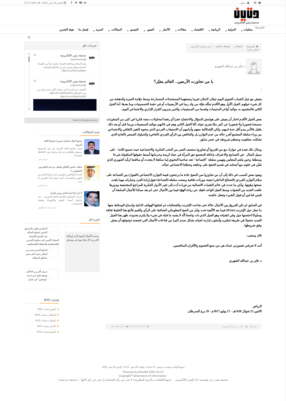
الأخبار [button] (166, 29)
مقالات (182, 29)
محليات (248, 29)
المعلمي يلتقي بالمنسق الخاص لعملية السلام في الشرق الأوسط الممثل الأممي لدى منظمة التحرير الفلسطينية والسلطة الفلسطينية (42, 236)
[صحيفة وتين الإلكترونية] (246, 15)
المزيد (99, 29)
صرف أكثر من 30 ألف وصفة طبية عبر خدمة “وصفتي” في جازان (36, 275)
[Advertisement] (130, 15)
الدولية (232, 29)
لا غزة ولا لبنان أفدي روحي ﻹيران (66, 193)
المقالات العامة (223, 46)
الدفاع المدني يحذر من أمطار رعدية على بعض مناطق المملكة (36, 254)
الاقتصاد (199, 29)
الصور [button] (150, 29)
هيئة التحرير (66, 29)
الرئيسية (251, 46)
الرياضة (215, 29)
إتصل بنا (83, 29)
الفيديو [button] (134, 29)
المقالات (238, 46)
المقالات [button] (116, 29)
